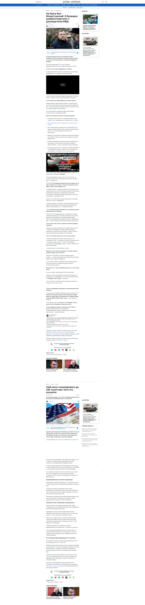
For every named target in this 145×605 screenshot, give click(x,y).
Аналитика (56, 5)
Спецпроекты (94, 5)
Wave (83, 5)
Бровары (64, 354)
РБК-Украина (61, 64)
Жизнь (74, 5)
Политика (63, 5)
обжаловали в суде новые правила (55, 566)
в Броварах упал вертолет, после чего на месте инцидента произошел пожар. (61, 332)
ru (41, 1)
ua (36, 1)
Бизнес (69, 5)
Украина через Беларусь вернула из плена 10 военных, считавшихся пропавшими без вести (89, 27)
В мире (57, 384)
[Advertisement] (62, 450)
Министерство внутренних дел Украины (54, 354)
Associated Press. (74, 439)
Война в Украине (79, 7)
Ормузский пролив (71, 7)
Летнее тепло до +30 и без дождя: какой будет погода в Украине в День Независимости (90, 445)
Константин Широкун (87, 47)
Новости (49, 5)
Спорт (78, 5)
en (38, 1)
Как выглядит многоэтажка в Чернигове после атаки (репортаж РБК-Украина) (89, 435)
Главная (47, 10)
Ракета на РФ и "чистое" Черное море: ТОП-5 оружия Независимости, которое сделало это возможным (89, 53)
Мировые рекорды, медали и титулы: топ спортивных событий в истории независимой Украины (90, 440)
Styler (87, 5)
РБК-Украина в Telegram (61, 340)
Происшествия (58, 10)
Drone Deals (65, 7)
